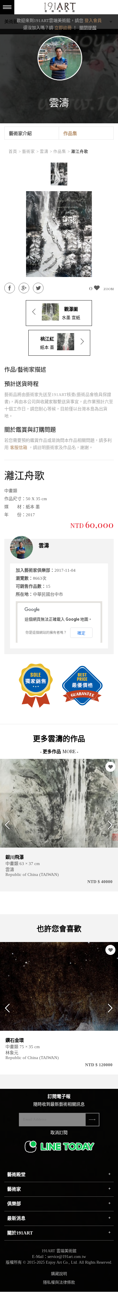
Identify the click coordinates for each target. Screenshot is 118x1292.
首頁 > (15, 151)
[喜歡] (110, 767)
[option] (59, 174)
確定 (81, 633)
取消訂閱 (59, 1132)
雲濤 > (46, 151)
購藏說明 (59, 1274)
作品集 (70, 133)
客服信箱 (18, 447)
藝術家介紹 (20, 133)
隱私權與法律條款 (59, 1282)
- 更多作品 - (59, 751)
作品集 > (61, 151)
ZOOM (108, 288)
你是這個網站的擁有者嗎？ (46, 633)
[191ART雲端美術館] (59, 8)
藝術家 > (30, 151)
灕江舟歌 (79, 151)
